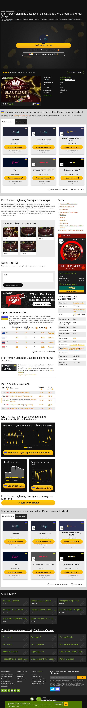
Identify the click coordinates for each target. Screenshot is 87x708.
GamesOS (5, 603)
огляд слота (64, 209)
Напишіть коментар (76, 72)
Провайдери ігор (6, 681)
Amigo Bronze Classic (17, 408)
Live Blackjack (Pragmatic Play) (72, 610)
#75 (29, 368)
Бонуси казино (20, 674)
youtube (5, 689)
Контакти (19, 681)
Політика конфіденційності (39, 679)
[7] (49, 392)
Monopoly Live (37, 644)
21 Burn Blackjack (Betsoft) (15, 618)
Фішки (71, 349)
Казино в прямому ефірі (71, 348)
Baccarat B (36, 637)
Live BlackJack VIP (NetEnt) (43, 618)
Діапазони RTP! (70, 79)
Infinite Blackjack (10, 651)
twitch (15, 689)
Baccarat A (7, 637)
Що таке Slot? (37, 671)
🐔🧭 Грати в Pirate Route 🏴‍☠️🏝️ (43, 54)
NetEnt (33, 621)
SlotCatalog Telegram (52, 688)
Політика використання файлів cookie (43, 681)
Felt (32, 612)
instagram (12, 689)
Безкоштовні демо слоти (8, 674)
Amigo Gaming (24, 392)
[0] (51, 392)
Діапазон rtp (73, 345)
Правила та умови (37, 676)
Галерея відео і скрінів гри (69, 212)
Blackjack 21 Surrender (13, 610)
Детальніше (58, 704)
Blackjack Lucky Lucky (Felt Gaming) (44, 610)
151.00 (41, 392)
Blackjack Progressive (69, 601)
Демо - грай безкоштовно (68, 204)
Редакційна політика (38, 683)
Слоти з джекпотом (6, 676)
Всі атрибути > (48, 95)
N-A (74, 338)
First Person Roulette (68, 644)
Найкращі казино (21, 671)
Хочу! (81, 677)
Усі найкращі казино (67, 206)
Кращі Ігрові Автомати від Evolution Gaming (27, 630)
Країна (62, 217)
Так (66, 704)
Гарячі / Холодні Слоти (7, 683)
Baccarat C (8, 644)
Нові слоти (4, 686)
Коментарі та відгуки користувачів (71, 230)
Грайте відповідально (16, 150)
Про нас (34, 674)
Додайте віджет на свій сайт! (27, 375)
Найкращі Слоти (6, 671)
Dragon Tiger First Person (42, 659)
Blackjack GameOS (11, 601)
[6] (49, 396)
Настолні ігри (63, 349)
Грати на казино (71, 291)
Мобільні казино (21, 679)
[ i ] (66, 265)
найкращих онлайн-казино (22, 115)
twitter (9, 689)
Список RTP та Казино (41, 304)
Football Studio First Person (15, 659)
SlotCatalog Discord (57, 688)
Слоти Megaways (6, 679)
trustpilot (18, 689)
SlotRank (63, 215)
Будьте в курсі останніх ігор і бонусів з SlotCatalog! (64, 672)
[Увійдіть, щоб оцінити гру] (7, 72)
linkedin (2, 689)
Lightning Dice (37, 651)
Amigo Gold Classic (16, 396)
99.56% (62, 79)
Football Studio (66, 637)
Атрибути (63, 220)
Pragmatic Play (63, 612)
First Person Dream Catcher (72, 651)
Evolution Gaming (65, 77)
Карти (82, 348)
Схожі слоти (64, 223)
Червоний (77, 349)
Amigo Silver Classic (16, 405)
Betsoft (4, 621)
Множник (81, 345)
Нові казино (19, 676)
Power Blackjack (66, 659)
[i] (16, 329)
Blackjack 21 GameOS (41, 601)
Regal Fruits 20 (15, 392)
